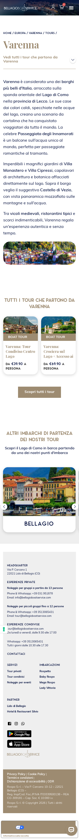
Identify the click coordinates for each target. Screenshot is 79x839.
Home (7, 33)
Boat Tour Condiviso (17, 338)
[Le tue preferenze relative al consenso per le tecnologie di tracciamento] (4, 629)
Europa (20, 33)
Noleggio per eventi (19, 682)
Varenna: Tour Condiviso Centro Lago (20, 351)
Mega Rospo (47, 682)
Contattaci (16, 654)
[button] (71, 7)
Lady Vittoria (48, 688)
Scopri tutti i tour (39, 392)
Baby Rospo (47, 677)
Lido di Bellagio (16, 706)
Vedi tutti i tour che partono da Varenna (30, 59)
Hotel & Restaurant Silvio (22, 711)
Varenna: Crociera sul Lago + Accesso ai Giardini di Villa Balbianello (58, 356)
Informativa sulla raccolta (16, 836)
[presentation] (4, 506)
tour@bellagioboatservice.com (25, 629)
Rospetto (45, 671)
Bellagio (39, 524)
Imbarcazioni (50, 665)
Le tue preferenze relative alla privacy (43, 827)
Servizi (12, 665)
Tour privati (14, 671)
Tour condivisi (15, 677)
